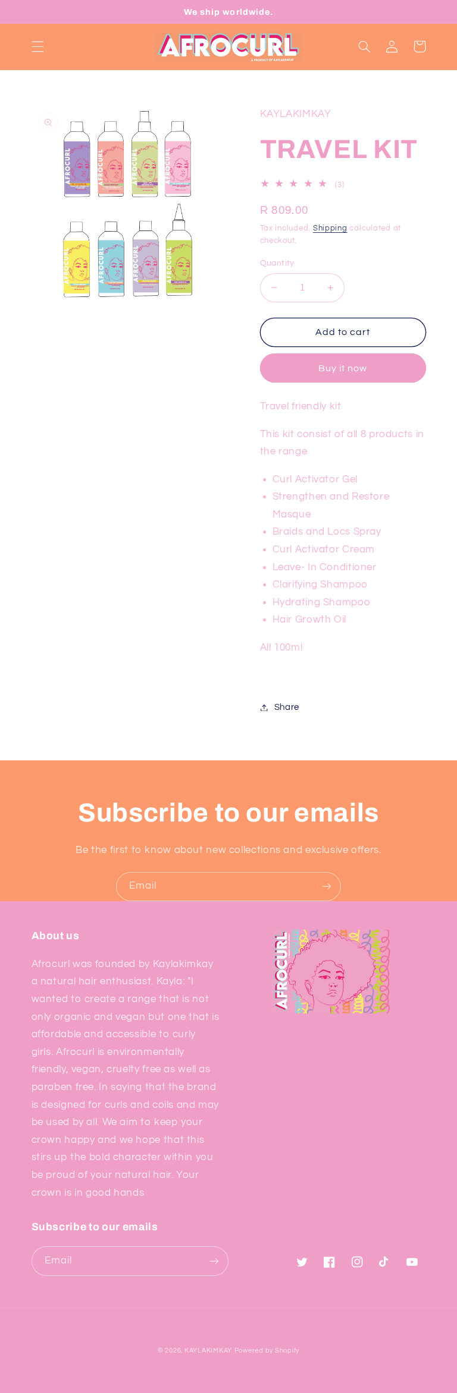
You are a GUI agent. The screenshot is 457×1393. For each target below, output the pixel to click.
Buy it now (343, 368)
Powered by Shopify (266, 1350)
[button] (37, 46)
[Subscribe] (326, 886)
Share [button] (286, 707)
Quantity (277, 263)
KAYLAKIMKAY (208, 1350)
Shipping (330, 228)
